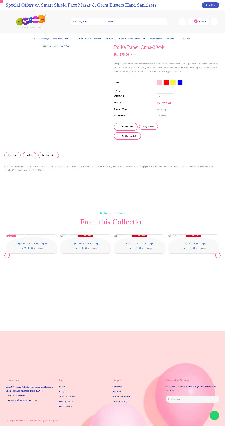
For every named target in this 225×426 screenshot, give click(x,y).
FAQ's (62, 391)
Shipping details (48, 155)
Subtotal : (118, 103)
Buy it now (148, 126)
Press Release (65, 406)
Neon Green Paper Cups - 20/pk (139, 243)
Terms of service (67, 396)
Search (62, 386)
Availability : (120, 115)
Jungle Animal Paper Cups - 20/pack (31, 243)
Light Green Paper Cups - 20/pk (85, 243)
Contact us (117, 386)
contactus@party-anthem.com (22, 400)
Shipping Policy (120, 401)
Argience (55, 420)
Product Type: (120, 109)
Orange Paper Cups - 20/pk (193, 243)
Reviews (29, 155)
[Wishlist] (182, 21)
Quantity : (119, 96)
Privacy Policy (66, 401)
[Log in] (214, 21)
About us (116, 391)
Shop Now (211, 5)
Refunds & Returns (121, 396)
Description (12, 155)
